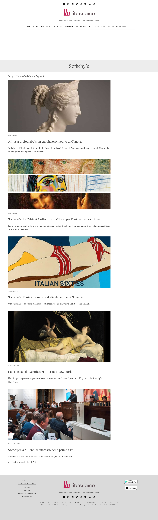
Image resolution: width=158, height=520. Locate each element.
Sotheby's (28, 76)
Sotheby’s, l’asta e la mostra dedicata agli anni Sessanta (46, 297)
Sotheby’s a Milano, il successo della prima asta (40, 450)
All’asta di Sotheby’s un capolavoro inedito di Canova (45, 141)
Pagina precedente (18, 461)
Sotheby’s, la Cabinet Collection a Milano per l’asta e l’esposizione (54, 219)
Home (19, 76)
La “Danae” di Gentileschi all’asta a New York (40, 372)
